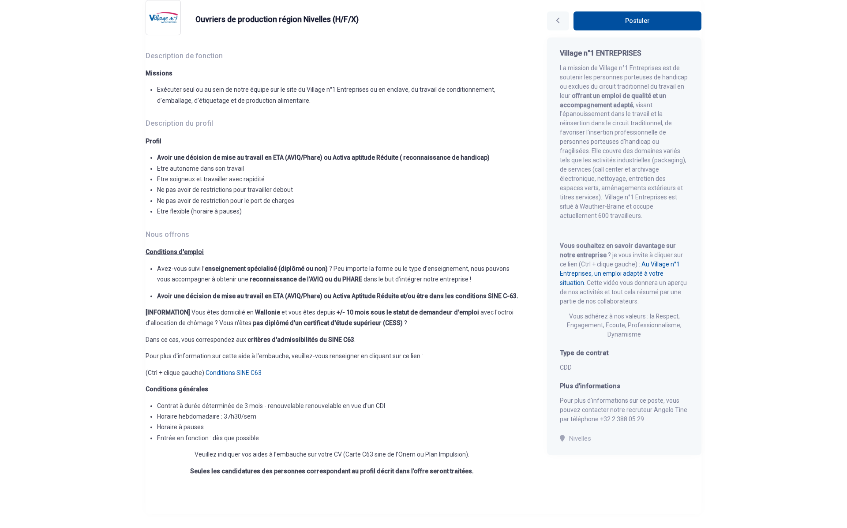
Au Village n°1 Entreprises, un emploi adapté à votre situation (620, 273)
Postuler (637, 20)
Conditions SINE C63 (234, 372)
